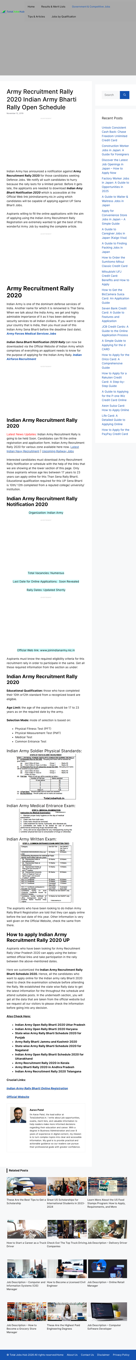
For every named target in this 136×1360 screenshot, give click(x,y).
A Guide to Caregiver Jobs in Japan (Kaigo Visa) (114, 233)
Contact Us (87, 1354)
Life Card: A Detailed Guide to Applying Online (113, 420)
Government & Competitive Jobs (91, 6)
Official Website (18, 1096)
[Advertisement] (68, 52)
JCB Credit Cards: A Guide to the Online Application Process (115, 331)
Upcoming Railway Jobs (58, 451)
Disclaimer (103, 1354)
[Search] (124, 95)
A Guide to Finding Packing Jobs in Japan (114, 248)
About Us (72, 1354)
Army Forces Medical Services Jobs (31, 333)
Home (31, 6)
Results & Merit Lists (53, 6)
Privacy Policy (121, 1354)
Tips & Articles (36, 16)
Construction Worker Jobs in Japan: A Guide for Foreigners (115, 150)
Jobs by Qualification (64, 16)
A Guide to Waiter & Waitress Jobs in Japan (115, 201)
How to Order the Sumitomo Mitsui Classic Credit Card (115, 262)
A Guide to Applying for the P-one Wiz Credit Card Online (115, 396)
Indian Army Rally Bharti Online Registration (37, 1088)
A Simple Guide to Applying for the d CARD (114, 345)
